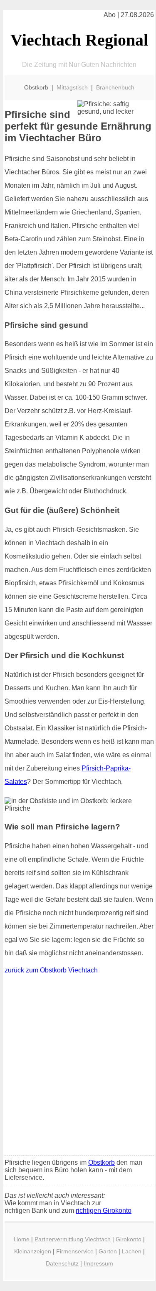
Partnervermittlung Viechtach (73, 1239)
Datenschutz (62, 1263)
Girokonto (128, 1239)
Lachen (131, 1251)
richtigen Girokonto (103, 1210)
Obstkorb (101, 1162)
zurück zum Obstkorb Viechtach (51, 970)
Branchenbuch (115, 87)
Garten (108, 1251)
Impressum (98, 1263)
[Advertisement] (78, 1066)
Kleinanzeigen (32, 1251)
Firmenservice (75, 1251)
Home (22, 1239)
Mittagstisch (72, 87)
